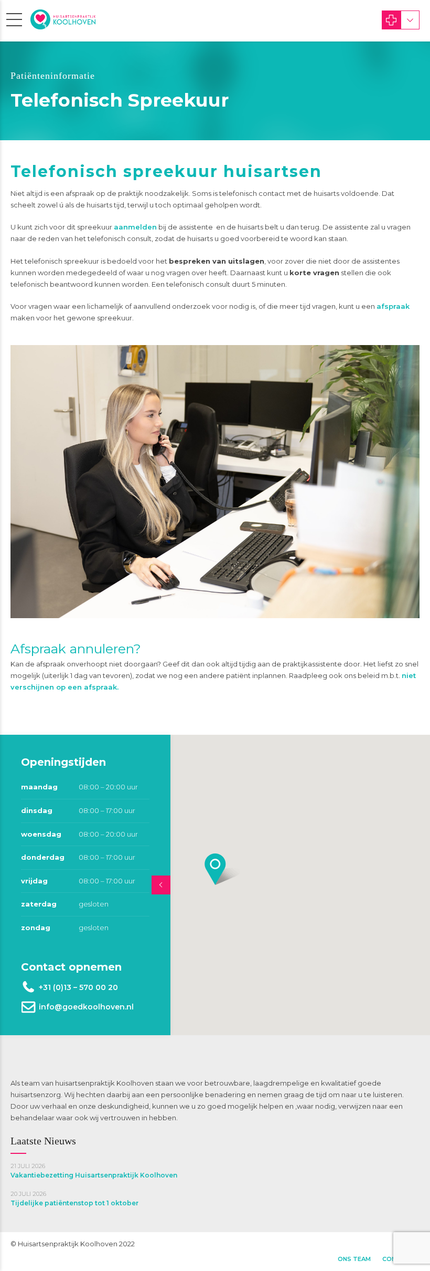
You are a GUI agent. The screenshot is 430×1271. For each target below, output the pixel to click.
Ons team (354, 1259)
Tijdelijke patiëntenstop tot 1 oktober (74, 1203)
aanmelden (135, 227)
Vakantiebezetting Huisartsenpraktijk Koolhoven (93, 1175)
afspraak (393, 306)
